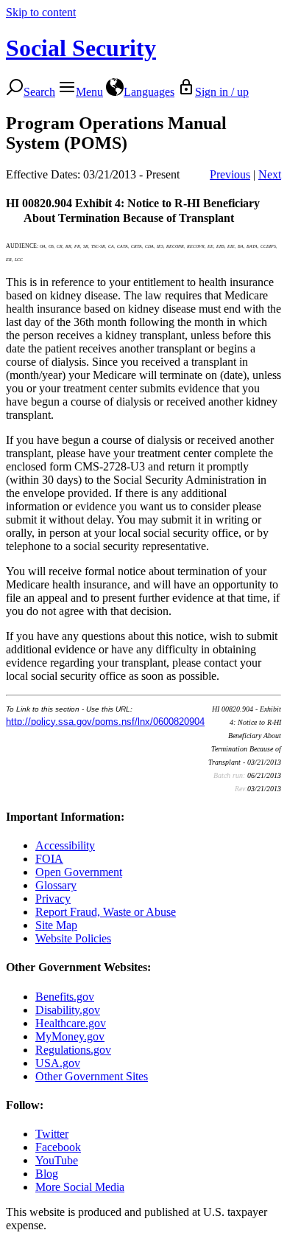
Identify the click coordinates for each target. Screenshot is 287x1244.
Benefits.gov (64, 996)
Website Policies (73, 938)
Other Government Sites (91, 1076)
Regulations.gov (73, 1049)
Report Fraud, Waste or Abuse (105, 912)
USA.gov (57, 1063)
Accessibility (65, 845)
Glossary (56, 885)
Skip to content (41, 12)
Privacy (53, 898)
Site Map (56, 925)
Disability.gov (67, 1010)
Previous (230, 174)
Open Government (78, 872)
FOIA (49, 858)
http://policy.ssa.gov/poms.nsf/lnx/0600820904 (105, 721)
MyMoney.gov (69, 1036)
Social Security (81, 48)
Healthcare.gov (70, 1023)
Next (269, 174)
